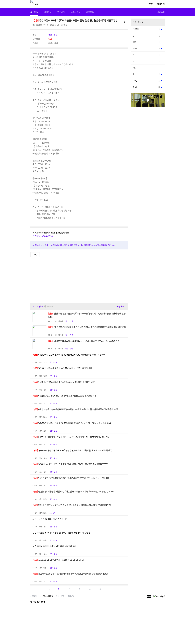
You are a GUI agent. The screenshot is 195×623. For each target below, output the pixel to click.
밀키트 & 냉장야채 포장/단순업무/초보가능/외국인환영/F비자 (62, 368)
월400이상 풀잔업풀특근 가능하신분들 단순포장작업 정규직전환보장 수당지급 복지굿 (72, 450)
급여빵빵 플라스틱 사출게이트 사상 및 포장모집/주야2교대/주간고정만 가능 (83, 340)
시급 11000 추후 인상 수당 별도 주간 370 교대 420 (54, 546)
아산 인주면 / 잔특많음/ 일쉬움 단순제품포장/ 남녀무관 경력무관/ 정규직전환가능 (71, 477)
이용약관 (33, 596)
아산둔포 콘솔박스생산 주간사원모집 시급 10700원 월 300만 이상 (64, 381)
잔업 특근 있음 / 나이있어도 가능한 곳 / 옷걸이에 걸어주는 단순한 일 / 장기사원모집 (72, 505)
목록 (35, 254)
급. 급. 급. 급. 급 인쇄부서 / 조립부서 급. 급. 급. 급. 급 (58, 559)
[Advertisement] (79, 280)
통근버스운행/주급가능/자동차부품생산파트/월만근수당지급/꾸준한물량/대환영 (70, 573)
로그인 (151, 4)
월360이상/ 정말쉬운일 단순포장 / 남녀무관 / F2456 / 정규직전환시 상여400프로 (70, 464)
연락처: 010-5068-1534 (42, 236)
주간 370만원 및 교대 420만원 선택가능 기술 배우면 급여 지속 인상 (61, 532)
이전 (49, 589)
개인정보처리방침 (46, 596)
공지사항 (70, 596)
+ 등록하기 (121, 306)
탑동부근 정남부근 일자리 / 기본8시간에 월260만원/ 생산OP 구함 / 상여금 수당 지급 (72, 422)
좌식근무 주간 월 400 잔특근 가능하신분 (50, 518)
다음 (109, 589)
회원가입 (161, 4)
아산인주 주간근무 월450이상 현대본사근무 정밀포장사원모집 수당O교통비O (69, 354)
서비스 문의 (60, 596)
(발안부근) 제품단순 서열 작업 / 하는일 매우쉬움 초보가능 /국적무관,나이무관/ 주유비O (73, 491)
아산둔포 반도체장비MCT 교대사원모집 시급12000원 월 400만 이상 (65, 395)
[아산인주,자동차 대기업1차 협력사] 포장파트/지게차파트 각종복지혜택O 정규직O (71, 436)
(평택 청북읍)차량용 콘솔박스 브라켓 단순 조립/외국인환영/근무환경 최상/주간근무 (87, 327)
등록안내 (50, 306)
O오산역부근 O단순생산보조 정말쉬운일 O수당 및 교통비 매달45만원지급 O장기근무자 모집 (75, 409)
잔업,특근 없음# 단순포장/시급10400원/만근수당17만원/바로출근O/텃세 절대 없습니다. (86, 315)
